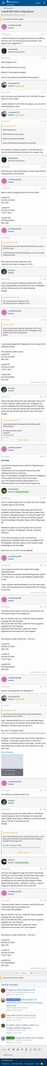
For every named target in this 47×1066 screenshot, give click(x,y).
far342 (8, 1008)
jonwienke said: (8, 126)
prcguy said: (7, 324)
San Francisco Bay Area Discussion (24, 1018)
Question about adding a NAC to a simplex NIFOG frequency (22, 1026)
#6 (45, 188)
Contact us (5, 1064)
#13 (44, 565)
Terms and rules (17, 1064)
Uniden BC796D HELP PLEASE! (29, 1037)
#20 (44, 900)
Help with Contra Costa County (21, 1015)
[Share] (41, 34)
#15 (44, 687)
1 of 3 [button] (17, 973)
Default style (8, 1060)
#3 (45, 92)
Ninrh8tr (9, 1018)
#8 (45, 279)
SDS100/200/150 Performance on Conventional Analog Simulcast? (24, 1002)
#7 (45, 238)
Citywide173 (14, 83)
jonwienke (13, 49)
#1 (45, 34)
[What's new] (44, 3)
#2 (45, 58)
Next (24, 973)
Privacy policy (29, 1064)
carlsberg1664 (8, 15)
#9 (45, 320)
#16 (44, 706)
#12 (44, 498)
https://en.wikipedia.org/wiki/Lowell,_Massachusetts (23, 733)
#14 (44, 607)
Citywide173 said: (9, 242)
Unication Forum (20, 1030)
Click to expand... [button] (24, 440)
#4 (45, 121)
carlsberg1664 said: (9, 297)
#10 (44, 397)
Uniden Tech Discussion (20, 1008)
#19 (44, 869)
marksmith (13, 489)
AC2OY (11, 860)
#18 (44, 809)
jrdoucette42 (10, 1040)
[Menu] (3, 3)
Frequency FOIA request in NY (20, 989)
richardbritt (10, 1030)
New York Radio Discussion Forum (23, 992)
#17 (44, 790)
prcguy (11, 270)
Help (37, 1064)
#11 (44, 456)
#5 (45, 167)
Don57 (8, 992)
